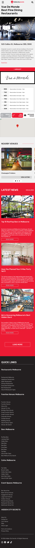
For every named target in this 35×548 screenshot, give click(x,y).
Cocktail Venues (5, 418)
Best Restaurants (6, 387)
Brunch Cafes (5, 470)
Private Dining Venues (7, 501)
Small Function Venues (7, 414)
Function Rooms (5, 404)
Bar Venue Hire (5, 490)
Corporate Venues (6, 416)
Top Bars (3, 451)
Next (32, 29)
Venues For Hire (5, 408)
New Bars (4, 445)
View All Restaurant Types (8, 389)
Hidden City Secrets (10, 510)
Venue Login (4, 525)
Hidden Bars (4, 441)
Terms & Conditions (6, 529)
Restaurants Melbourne (11, 370)
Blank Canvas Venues (7, 492)
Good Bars (4, 447)
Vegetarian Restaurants (7, 379)
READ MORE (10, 239)
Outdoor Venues (5, 499)
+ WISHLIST (17, 69)
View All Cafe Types (6, 478)
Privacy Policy (5, 531)
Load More (18, 344)
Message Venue (31, 115)
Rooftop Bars (4, 437)
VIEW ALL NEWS (30, 190)
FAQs (2, 523)
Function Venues (5, 402)
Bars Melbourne (7, 429)
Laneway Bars (5, 439)
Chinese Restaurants (7, 383)
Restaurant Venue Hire (7, 503)
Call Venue (20, 115)
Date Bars (4, 443)
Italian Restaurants (6, 381)
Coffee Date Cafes (6, 472)
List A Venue (4, 521)
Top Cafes (4, 468)
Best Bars (4, 449)
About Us (3, 517)
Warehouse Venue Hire (7, 505)
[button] (17, 126)
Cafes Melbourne (8, 460)
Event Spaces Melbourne (11, 483)
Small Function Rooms (7, 412)
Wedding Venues (5, 420)
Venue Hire (4, 406)
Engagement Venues (7, 494)
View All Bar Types (6, 453)
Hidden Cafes (5, 474)
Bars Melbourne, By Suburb (8, 455)
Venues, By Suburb (6, 424)
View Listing (25, 177)
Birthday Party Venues (7, 410)
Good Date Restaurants (7, 385)
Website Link (8, 115)
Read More (4, 62)
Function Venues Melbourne (12, 394)
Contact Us (4, 519)
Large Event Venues (6, 497)
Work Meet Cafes (5, 476)
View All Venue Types (7, 422)
